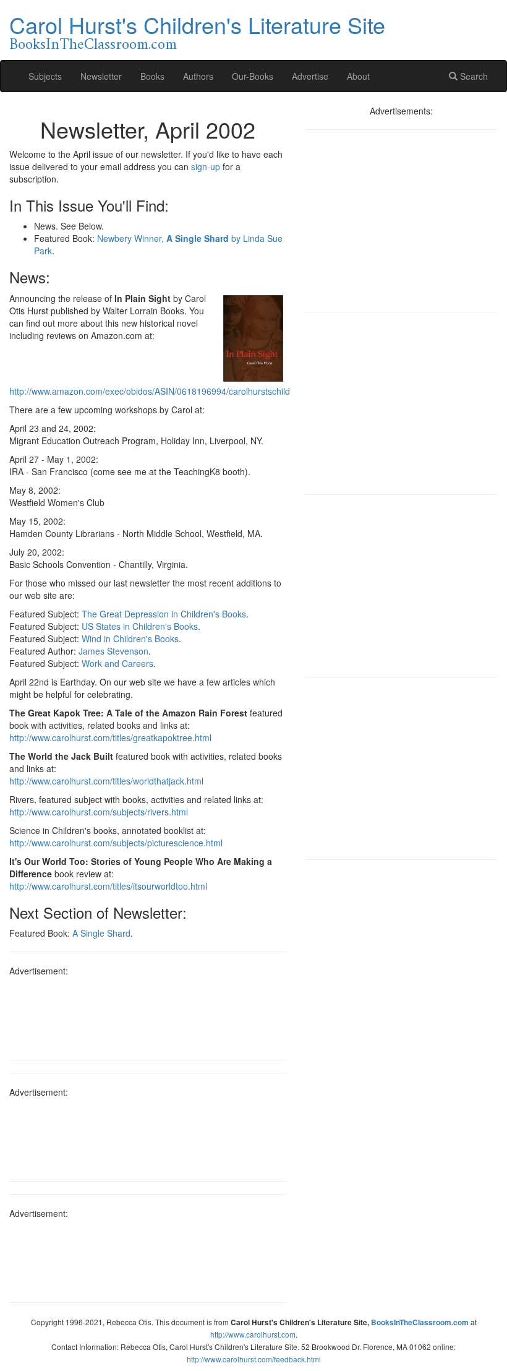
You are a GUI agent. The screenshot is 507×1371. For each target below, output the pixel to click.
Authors (198, 76)
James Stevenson (113, 651)
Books (152, 76)
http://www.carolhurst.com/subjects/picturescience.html (116, 842)
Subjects (45, 76)
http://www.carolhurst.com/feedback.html (254, 1359)
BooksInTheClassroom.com (93, 45)
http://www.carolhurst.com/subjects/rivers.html (98, 812)
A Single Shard (101, 933)
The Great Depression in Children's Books (164, 614)
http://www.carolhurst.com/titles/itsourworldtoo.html (108, 886)
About (358, 76)
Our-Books (252, 76)
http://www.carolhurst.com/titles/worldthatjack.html (106, 781)
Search (473, 76)
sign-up (205, 166)
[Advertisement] (147, 1014)
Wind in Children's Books (130, 638)
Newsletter (101, 76)
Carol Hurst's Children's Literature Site (197, 24)
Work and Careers (117, 663)
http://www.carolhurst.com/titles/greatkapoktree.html (110, 737)
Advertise (310, 76)
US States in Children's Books (140, 626)
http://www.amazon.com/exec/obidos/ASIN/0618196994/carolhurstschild (149, 391)
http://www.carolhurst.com (253, 1334)
